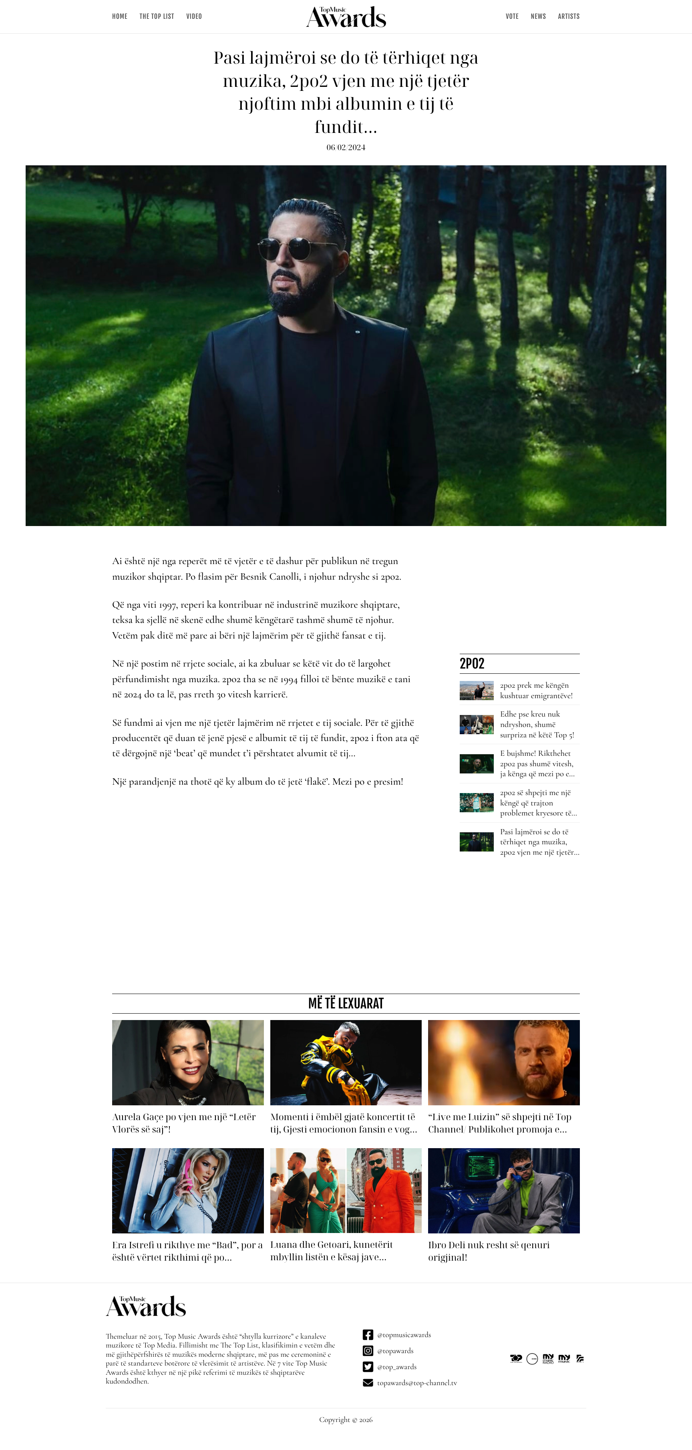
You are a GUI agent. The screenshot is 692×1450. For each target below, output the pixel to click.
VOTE (512, 16)
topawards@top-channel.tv (417, 1383)
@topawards (395, 1351)
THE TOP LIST (156, 16)
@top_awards (396, 1367)
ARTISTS (569, 16)
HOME (119, 16)
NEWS (538, 16)
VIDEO (194, 16)
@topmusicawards (404, 1335)
